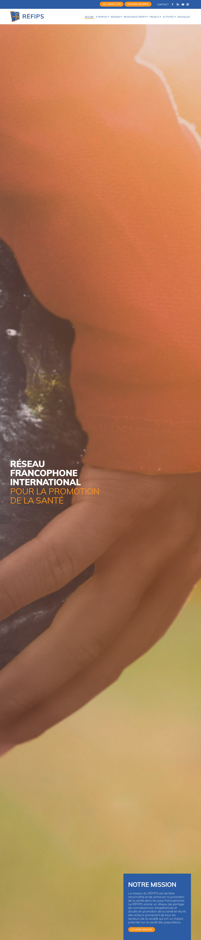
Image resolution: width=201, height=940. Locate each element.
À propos (101, 16)
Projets (154, 16)
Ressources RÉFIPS (135, 16)
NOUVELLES (183, 16)
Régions (115, 16)
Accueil (89, 16)
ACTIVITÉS (168, 16)
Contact (163, 4)
